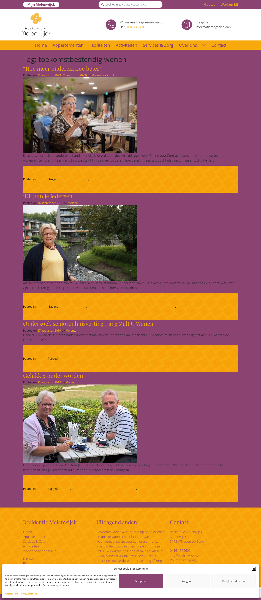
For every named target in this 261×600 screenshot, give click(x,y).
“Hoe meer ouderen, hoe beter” (62, 68)
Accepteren (141, 581)
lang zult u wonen (70, 359)
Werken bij (229, 4)
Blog (26, 563)
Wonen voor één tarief (39, 551)
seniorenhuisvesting (101, 307)
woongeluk (169, 179)
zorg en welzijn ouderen (192, 307)
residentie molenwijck (73, 179)
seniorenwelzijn (113, 179)
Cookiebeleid (11, 593)
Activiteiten (126, 45)
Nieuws (209, 4)
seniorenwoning (127, 307)
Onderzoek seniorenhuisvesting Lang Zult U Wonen (88, 323)
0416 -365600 (136, 27)
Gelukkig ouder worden (53, 375)
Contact (218, 45)
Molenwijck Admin (103, 75)
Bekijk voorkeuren (233, 581)
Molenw (72, 203)
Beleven (41, 179)
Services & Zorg (158, 45)
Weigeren (187, 581)
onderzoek (90, 359)
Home (41, 45)
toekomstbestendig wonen (143, 179)
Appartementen (68, 45)
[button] (254, 568)
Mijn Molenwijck (41, 4)
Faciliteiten (99, 45)
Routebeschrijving (183, 560)
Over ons (188, 45)
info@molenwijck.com (186, 555)
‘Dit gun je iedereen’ (48, 196)
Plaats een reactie (222, 307)
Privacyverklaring (28, 593)
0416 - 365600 (180, 550)
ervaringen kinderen (72, 307)
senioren (96, 179)
